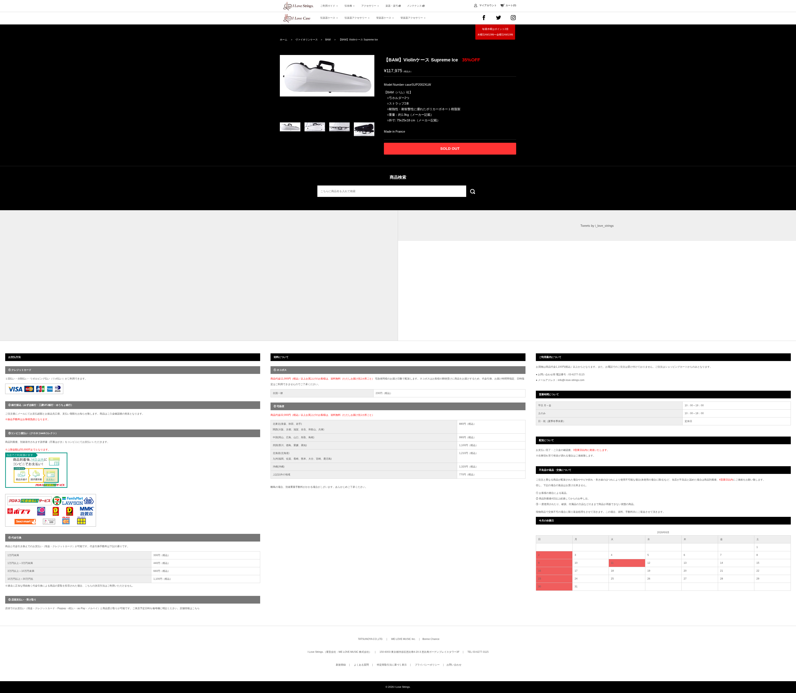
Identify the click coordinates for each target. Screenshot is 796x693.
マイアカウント (488, 5)
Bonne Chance (430, 639)
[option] (327, 75)
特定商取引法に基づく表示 (392, 664)
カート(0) (511, 5)
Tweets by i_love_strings (597, 225)
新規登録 (341, 664)
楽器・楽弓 (392, 5)
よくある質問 (361, 664)
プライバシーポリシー (427, 664)
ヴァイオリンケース (306, 39)
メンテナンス (414, 5)
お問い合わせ (454, 664)
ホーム (283, 39)
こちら (196, 608)
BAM (328, 39)
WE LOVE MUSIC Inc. (403, 639)
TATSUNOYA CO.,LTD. (370, 639)
